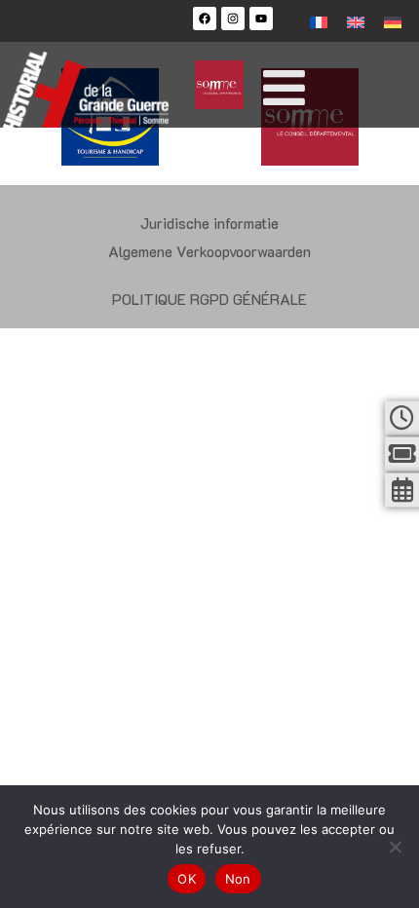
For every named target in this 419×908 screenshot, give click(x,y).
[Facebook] (204, 18)
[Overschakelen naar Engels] (355, 21)
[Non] (394, 846)
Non (238, 879)
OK (186, 879)
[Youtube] (261, 18)
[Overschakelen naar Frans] (318, 21)
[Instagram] (233, 18)
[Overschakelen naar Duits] (392, 21)
